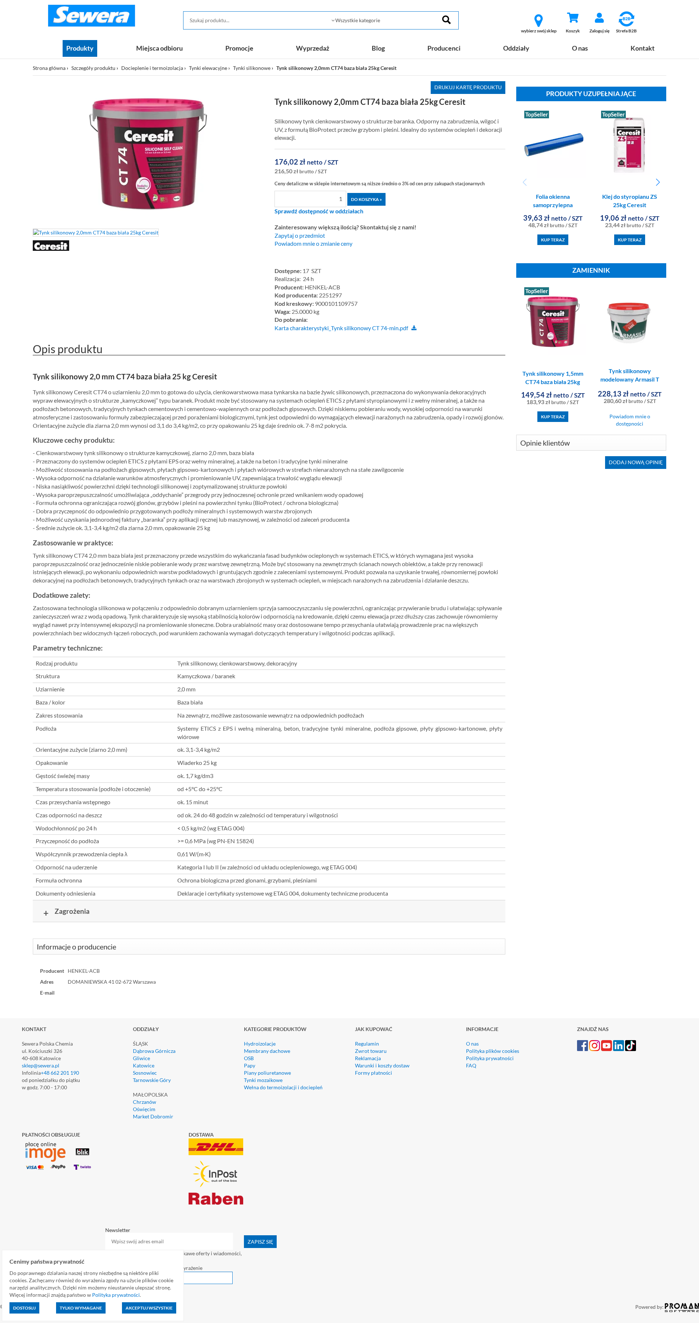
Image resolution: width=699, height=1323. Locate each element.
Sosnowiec (145, 1073)
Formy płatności (373, 1073)
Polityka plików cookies (492, 1051)
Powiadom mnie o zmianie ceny (313, 243)
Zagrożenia (66, 913)
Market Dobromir (153, 1116)
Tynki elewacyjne (208, 68)
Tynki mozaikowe (263, 1080)
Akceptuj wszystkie (149, 1308)
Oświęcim (144, 1109)
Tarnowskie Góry (152, 1080)
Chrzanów (144, 1102)
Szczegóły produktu (93, 68)
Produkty (80, 48)
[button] (658, 182)
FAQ (471, 1065)
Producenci (444, 48)
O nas (580, 48)
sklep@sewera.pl (40, 1065)
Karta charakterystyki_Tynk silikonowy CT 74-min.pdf (341, 328)
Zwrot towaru (371, 1051)
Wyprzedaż (312, 48)
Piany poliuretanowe (267, 1073)
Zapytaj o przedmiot (300, 235)
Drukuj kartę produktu (468, 87)
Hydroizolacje (260, 1043)
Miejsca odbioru (159, 48)
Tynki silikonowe (251, 68)
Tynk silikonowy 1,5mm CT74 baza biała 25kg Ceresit (552, 382)
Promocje (239, 48)
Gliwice (141, 1058)
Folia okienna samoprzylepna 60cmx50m (553, 205)
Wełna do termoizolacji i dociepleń (283, 1087)
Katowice (143, 1065)
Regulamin (367, 1043)
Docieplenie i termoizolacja (152, 68)
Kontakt (643, 48)
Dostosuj (24, 1308)
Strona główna (49, 68)
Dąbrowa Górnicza (154, 1051)
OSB (249, 1058)
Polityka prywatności (490, 1058)
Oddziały (516, 48)
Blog (378, 48)
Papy (249, 1065)
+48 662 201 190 (60, 1073)
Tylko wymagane (81, 1308)
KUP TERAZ (553, 239)
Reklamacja (368, 1058)
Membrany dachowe (267, 1051)
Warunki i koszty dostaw (382, 1065)
